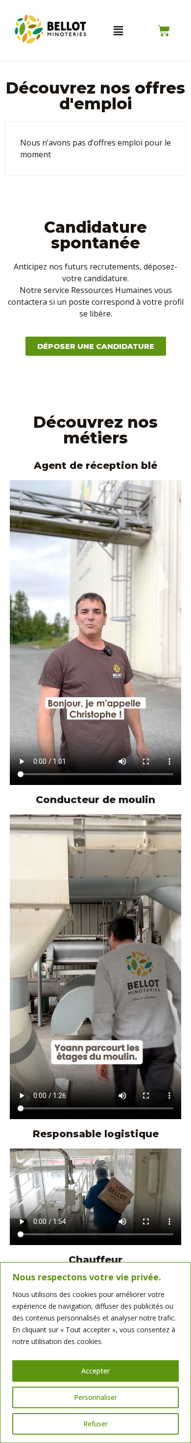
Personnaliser (95, 1397)
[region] (95, 1352)
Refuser (95, 1423)
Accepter (95, 1370)
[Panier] (164, 31)
